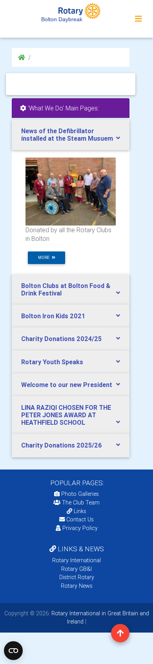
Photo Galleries (79, 493)
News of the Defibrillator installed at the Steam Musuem (67, 134)
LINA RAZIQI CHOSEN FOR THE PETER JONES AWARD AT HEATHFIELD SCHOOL (66, 415)
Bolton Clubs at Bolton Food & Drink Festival (65, 289)
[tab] (70, 134)
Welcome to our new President (66, 385)
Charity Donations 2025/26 (61, 445)
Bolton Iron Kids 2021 (53, 316)
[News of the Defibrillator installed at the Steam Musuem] (71, 190)
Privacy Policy (80, 528)
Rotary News (77, 585)
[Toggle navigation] (138, 18)
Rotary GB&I (76, 568)
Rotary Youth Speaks (52, 362)
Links (80, 511)
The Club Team (81, 502)
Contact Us (79, 519)
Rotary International (76, 560)
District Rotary (76, 577)
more (45, 257)
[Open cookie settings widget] (13, 650)
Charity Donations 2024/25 (61, 339)
